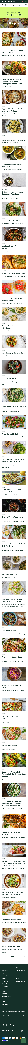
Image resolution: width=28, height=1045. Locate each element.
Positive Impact (19, 973)
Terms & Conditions (14, 1031)
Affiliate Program (6, 1001)
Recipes (18, 975)
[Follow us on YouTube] (10, 1025)
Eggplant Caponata (9, 630)
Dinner (3, 76)
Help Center (5, 973)
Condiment (4, 270)
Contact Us (4, 993)
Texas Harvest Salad (10, 434)
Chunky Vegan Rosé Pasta (12, 517)
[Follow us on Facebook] (3, 1025)
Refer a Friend (5, 999)
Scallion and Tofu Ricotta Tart (13, 273)
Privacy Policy (22, 1031)
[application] (24, 1040)
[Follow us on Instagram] (7, 1025)
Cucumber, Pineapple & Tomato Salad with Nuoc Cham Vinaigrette (14, 774)
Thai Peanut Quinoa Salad (12, 657)
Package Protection (7, 975)
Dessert (4, 48)
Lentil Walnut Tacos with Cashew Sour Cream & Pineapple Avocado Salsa (12, 82)
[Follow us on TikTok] (13, 1025)
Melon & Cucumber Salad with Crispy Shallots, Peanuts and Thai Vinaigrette (14, 863)
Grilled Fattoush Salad (10, 745)
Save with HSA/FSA (20, 970)
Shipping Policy (5, 983)
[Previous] (5, 958)
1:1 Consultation (5, 986)
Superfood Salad (9, 378)
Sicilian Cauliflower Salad (11, 138)
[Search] (5, 5)
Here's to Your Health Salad (12, 221)
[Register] (24, 1015)
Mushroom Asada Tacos (11, 920)
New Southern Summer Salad (14, 353)
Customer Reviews (20, 981)
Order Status (5, 970)
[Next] (23, 958)
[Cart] (25, 5)
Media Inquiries (5, 1004)
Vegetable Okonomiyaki (11, 946)
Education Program (6, 996)
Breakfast (4, 189)
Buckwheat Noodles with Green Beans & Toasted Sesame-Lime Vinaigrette (12, 803)
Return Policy (5, 981)
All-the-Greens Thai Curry (12, 574)
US (23, 1)
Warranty (4, 978)
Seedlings (18, 978)
